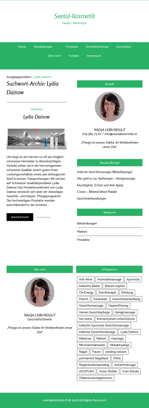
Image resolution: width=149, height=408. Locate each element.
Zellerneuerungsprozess (95, 378)
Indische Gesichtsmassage (97, 332)
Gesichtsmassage (91, 305)
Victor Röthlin (108, 371)
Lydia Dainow (36, 117)
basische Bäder (89, 286)
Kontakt (74, 55)
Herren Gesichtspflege (94, 312)
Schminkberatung (97, 46)
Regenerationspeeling (94, 365)
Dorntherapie (107, 292)
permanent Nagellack (93, 358)
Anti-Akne (85, 279)
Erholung (127, 292)
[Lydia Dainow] (37, 138)
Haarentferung (118, 305)
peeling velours (116, 351)
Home (22, 46)
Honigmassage (125, 312)
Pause (96, 351)
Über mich (54, 55)
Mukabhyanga (119, 345)
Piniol (117, 358)
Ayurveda (132, 279)
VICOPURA (86, 371)
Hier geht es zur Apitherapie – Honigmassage (106, 178)
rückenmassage (125, 365)
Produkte (72, 46)
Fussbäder (100, 299)
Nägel (83, 351)
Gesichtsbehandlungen (91, 198)
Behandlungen (43, 46)
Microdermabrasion (92, 345)
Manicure (85, 338)
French (83, 299)
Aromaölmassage (109, 279)
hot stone (85, 319)
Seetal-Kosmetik (74, 16)
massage (117, 338)
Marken (36, 109)
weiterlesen (20, 217)
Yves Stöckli (130, 371)
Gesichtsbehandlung (126, 299)
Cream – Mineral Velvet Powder (97, 192)
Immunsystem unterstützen (116, 319)
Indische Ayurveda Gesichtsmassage (104, 325)
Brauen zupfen (115, 286)
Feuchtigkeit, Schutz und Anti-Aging (100, 185)
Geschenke (123, 46)
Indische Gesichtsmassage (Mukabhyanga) (104, 172)
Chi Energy (86, 292)
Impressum (94, 55)
